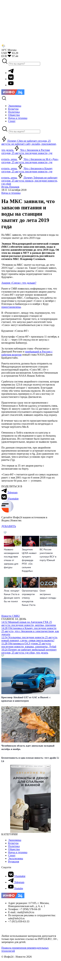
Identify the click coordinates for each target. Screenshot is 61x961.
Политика (14, 846)
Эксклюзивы (15, 858)
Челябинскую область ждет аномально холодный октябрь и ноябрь (27, 747)
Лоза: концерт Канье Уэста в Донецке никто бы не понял (12, 596)
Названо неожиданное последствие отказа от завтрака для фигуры (11, 558)
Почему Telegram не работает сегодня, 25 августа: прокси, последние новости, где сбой (29, 180)
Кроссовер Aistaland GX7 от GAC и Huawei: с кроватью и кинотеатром (25, 699)
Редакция (13, 861)
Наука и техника (11, 192)
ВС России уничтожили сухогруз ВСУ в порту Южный (48, 555)
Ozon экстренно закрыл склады (48, 594)
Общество (14, 849)
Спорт (11, 855)
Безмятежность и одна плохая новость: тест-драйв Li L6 (30, 760)
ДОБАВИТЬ (8, 526)
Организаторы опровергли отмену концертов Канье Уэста (30, 597)
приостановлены (11, 307)
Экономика (14, 840)
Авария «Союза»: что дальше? (18, 282)
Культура (13, 843)
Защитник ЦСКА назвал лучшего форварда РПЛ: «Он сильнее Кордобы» (29, 560)
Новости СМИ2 (10, 615)
